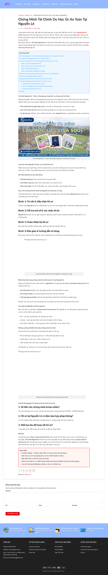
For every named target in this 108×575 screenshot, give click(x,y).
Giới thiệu (27, 4)
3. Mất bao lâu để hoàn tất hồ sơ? (31, 88)
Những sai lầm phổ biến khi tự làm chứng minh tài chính (35, 78)
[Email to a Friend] (26, 470)
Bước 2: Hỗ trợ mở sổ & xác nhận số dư (33, 66)
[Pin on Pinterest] (30, 470)
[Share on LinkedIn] (33, 470)
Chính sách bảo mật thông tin (89, 549)
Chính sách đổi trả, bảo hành (37, 549)
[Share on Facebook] (20, 470)
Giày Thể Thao (59, 552)
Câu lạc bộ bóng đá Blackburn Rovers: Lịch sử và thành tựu (41, 464)
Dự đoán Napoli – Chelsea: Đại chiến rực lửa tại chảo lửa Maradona (44, 453)
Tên (6, 505)
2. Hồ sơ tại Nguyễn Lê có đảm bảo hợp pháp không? (36, 86)
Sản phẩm (35, 4)
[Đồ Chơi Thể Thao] (8, 4)
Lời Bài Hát (54, 4)
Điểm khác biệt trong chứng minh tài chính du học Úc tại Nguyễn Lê (39, 73)
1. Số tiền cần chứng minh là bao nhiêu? (33, 83)
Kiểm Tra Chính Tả (65, 4)
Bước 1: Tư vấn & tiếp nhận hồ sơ (31, 63)
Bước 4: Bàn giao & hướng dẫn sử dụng (33, 71)
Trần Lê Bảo (37, 28)
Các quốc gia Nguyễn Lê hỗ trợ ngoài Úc (31, 76)
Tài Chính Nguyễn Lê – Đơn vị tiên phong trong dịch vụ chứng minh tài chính (41, 56)
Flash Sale (45, 4)
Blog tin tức (28, 15)
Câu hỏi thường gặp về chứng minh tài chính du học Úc (35, 81)
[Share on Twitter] (23, 470)
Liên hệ (75, 4)
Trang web (74, 505)
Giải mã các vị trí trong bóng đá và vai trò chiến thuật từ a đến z (43, 456)
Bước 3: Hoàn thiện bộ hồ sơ (29, 68)
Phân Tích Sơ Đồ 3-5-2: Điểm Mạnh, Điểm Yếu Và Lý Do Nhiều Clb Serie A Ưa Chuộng (50, 461)
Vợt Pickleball (59, 549)
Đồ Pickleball (59, 546)
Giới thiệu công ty (86, 546)
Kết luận (21, 91)
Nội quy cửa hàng (34, 546)
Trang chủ (18, 4)
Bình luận (8, 491)
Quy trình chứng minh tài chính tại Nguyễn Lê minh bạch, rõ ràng (38, 61)
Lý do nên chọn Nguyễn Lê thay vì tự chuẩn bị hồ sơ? (34, 58)
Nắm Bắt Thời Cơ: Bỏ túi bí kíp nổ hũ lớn (35, 458)
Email (40, 505)
